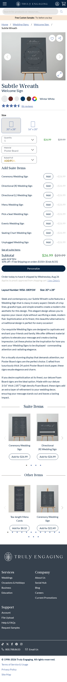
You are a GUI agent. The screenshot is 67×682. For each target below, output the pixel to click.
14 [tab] (33, 536)
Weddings (7, 577)
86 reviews (27, 106)
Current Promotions (46, 597)
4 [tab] (40, 465)
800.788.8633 (12, 649)
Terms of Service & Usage (15, 664)
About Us (40, 577)
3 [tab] (35, 465)
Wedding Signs (21, 24)
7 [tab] (35, 532)
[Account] (57, 4)
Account (6, 612)
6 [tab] (31, 532)
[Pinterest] (17, 644)
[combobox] (33, 11)
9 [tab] (45, 532)
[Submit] (61, 11)
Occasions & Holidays (13, 582)
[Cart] (63, 4)
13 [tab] (28, 536)
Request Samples (11, 627)
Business (6, 587)
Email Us (33, 649)
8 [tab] (40, 532)
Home (5, 24)
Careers (39, 592)
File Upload (8, 617)
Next (59, 56)
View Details (53, 280)
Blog (37, 587)
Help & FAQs (8, 622)
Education (7, 592)
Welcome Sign (41, 24)
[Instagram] (22, 644)
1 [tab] (26, 465)
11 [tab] (54, 532)
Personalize (33, 268)
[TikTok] (4, 644)
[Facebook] (13, 644)
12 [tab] (59, 532)
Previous (7, 56)
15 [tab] (38, 536)
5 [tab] (26, 532)
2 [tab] (31, 465)
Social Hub (40, 582)
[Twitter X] (8, 644)
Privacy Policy (9, 669)
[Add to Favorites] (52, 38)
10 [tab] (49, 532)
